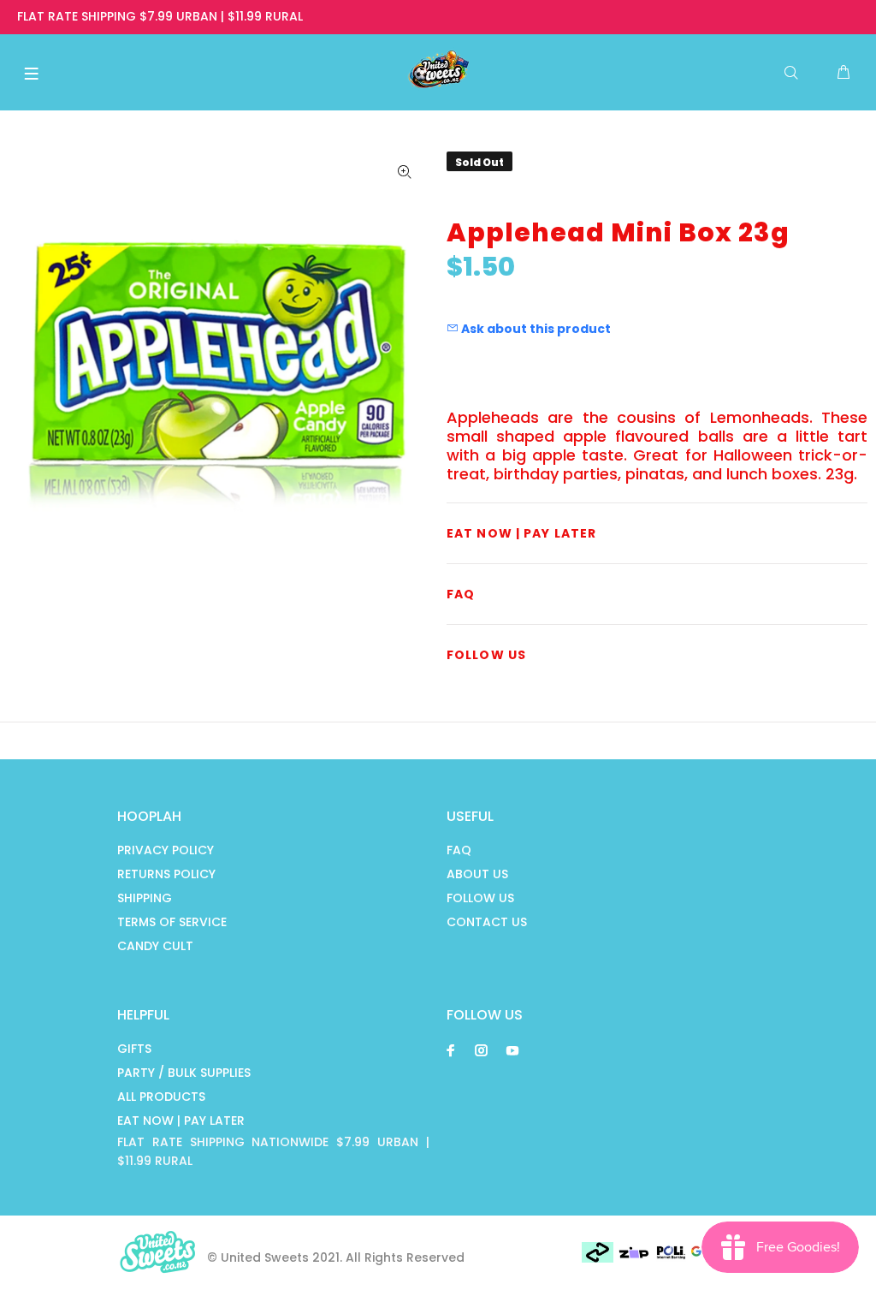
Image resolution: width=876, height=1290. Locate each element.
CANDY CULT (155, 945)
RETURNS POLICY (166, 874)
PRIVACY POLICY (165, 850)
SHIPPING (144, 898)
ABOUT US (477, 874)
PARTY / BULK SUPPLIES (184, 1072)
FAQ (459, 850)
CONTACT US (487, 921)
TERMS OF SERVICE (172, 921)
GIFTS (134, 1048)
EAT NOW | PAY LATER (181, 1120)
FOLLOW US (480, 898)
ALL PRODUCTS (161, 1096)
